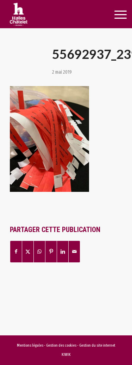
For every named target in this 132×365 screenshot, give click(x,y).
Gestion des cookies (61, 345)
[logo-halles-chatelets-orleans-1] (55, 14)
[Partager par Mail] (74, 251)
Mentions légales (30, 345)
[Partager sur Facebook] (16, 251)
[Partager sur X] (27, 251)
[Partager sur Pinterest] (51, 251)
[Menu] (112, 15)
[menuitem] (112, 15)
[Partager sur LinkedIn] (62, 251)
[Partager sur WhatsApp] (39, 251)
